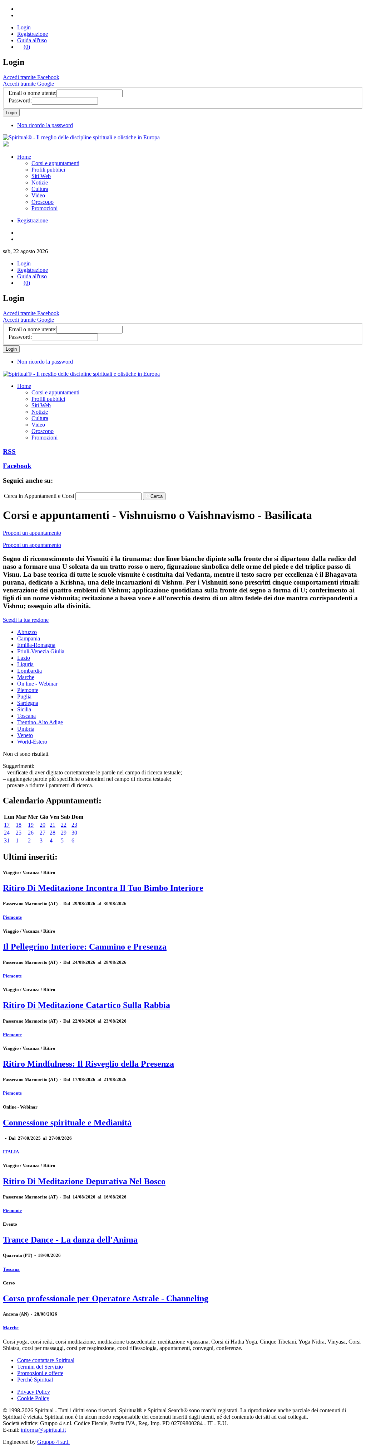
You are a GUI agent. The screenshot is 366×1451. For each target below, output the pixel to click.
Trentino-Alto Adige (40, 722)
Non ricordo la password (45, 125)
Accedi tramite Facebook (31, 77)
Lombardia (29, 671)
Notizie (39, 182)
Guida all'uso (32, 40)
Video (38, 195)
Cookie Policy (33, 1398)
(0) (27, 47)
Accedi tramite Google (28, 84)
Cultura (39, 189)
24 (7, 833)
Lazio (23, 658)
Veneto (25, 735)
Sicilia (24, 709)
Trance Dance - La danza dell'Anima (70, 1239)
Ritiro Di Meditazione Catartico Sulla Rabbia (86, 1005)
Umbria (25, 729)
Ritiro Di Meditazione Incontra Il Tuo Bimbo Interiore (103, 888)
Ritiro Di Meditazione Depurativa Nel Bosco (84, 1181)
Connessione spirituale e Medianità (67, 1122)
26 (31, 833)
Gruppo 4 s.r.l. (53, 1442)
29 (63, 833)
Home (24, 157)
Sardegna (27, 703)
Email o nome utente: (32, 93)
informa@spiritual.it (43, 1430)
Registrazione (32, 34)
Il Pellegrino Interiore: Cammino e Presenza (85, 946)
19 (31, 825)
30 (74, 833)
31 (7, 840)
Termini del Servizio (40, 1367)
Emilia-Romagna (36, 645)
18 (18, 825)
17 (7, 825)
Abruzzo (27, 632)
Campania (28, 638)
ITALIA (11, 1151)
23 (74, 825)
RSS (9, 451)
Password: (20, 100)
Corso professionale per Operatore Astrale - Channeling (105, 1298)
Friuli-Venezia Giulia (40, 651)
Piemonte (27, 690)
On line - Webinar (37, 684)
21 (52, 825)
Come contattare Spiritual (45, 1360)
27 (42, 833)
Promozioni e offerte (40, 1373)
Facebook (17, 466)
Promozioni (44, 208)
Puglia (24, 696)
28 (52, 833)
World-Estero (32, 742)
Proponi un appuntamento (32, 533)
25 (18, 833)
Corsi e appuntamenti (55, 163)
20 (42, 825)
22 (63, 825)
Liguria (25, 664)
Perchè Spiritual (35, 1379)
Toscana (26, 716)
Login (24, 27)
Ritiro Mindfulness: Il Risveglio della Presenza (88, 1063)
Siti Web (41, 176)
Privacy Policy (33, 1392)
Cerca (156, 496)
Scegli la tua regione (26, 620)
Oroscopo (42, 202)
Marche (25, 677)
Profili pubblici (48, 170)
